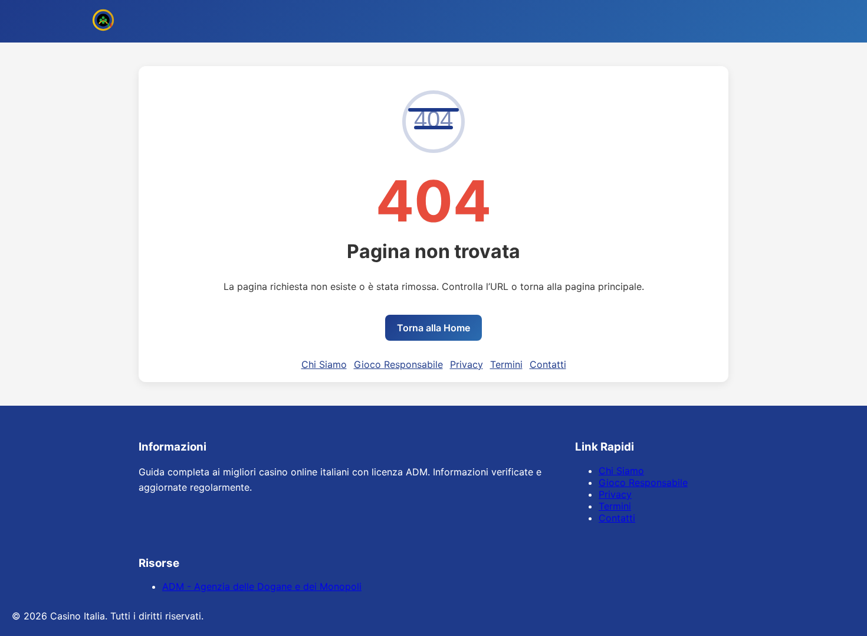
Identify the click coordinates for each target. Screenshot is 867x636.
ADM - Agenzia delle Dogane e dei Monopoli (262, 586)
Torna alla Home (433, 328)
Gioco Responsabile (398, 364)
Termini (506, 364)
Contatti (548, 364)
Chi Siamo (324, 364)
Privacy (466, 364)
